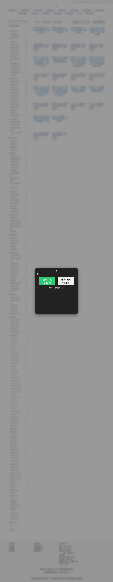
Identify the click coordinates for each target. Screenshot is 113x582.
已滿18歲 (47, 281)
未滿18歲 (65, 281)
